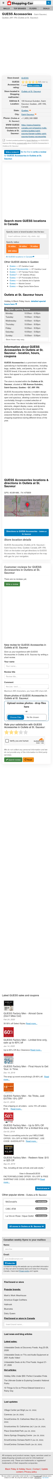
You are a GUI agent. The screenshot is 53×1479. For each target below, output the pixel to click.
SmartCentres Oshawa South (23, 1444)
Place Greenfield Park (19, 1430)
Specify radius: (12, 241)
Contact (36, 1468)
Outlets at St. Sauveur (31, 91)
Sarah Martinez (32, 140)
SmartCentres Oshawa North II (23, 1439)
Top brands (20, 8)
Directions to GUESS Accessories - (26, 532)
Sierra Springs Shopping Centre (24, 1435)
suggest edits (22, 143)
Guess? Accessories (19, 268)
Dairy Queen (9, 1313)
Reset (29, 759)
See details (45, 1477)
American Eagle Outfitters (15, 1299)
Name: (7, 1244)
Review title (9, 671)
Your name (9, 661)
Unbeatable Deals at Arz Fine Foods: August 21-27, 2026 (25, 1363)
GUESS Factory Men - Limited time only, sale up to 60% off (25, 1041)
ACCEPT (38, 1477)
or (26, 707)
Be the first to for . (25, 155)
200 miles (12, 250)
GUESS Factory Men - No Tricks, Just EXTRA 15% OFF (24, 1097)
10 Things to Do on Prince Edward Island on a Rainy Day (24, 1389)
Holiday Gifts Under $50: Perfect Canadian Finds (25, 1375)
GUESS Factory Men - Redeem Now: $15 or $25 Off (26, 1159)
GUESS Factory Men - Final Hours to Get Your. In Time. (26, 1067)
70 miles (34, 246)
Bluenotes (8, 1308)
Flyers (33, 8)
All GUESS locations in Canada (19, 256)
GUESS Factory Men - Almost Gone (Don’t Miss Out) (23, 1014)
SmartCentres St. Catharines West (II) (24, 1420)
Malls (6, 8)
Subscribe (11, 1263)
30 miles (23, 246)
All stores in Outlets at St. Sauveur (25, 1226)
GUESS (25, 77)
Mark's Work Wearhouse (15, 1295)
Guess (13, 266)
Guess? (13, 274)
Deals (46, 8)
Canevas (14, 1414)
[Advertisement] (26, 47)
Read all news (42, 1188)
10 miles (12, 246)
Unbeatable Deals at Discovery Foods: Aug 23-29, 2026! (26, 1349)
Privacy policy (24, 1271)
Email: (7, 1254)
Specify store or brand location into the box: (25, 231)
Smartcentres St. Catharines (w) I (25, 1426)
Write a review (34, 85)
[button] (26, 506)
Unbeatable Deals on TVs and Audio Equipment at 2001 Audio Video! (26, 1356)
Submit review (14, 759)
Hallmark (8, 1304)
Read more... (31, 1023)
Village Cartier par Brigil (20, 1409)
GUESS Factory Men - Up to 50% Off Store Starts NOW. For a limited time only (26, 1126)
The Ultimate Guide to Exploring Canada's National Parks (26, 1382)
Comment (8, 682)
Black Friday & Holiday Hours (18, 1468)
